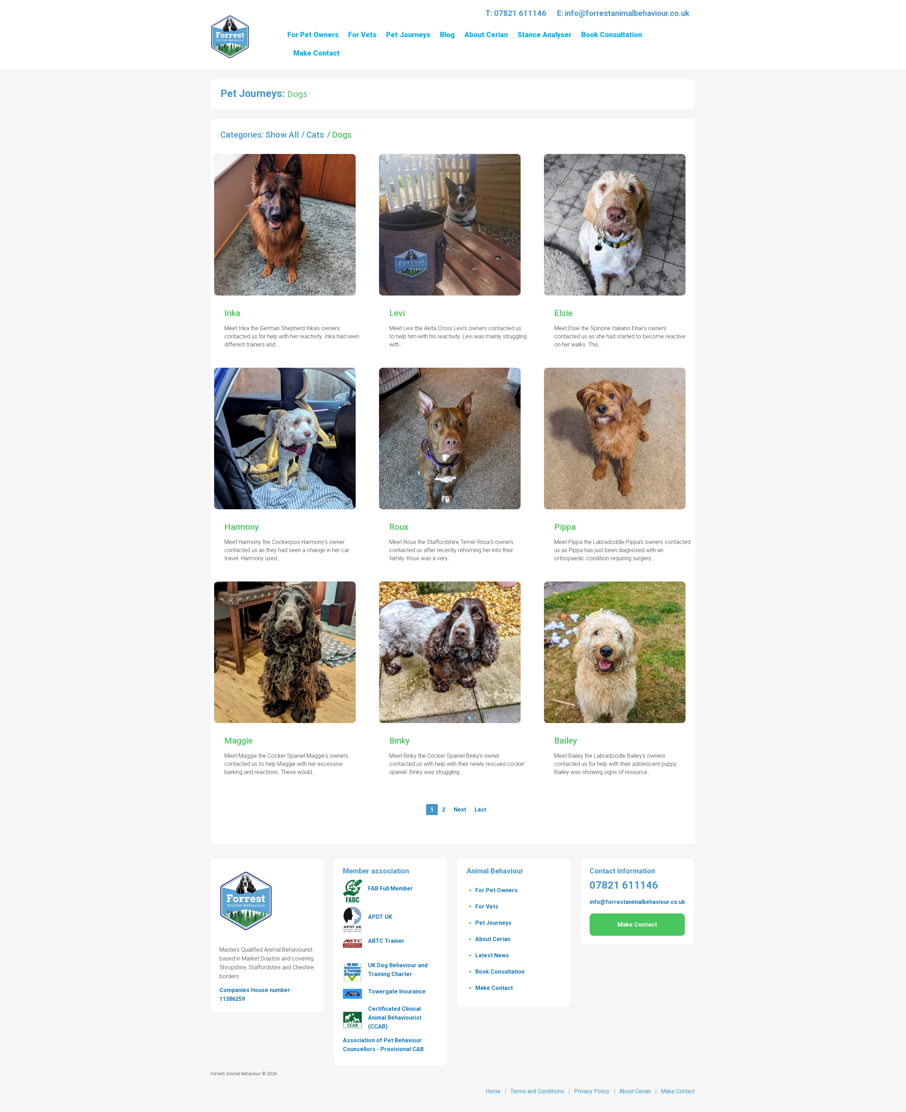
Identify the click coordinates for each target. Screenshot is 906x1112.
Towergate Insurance (397, 991)
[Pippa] (615, 438)
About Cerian (492, 939)
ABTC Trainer (386, 941)
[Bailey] (615, 652)
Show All (282, 135)
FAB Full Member (390, 888)
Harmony (241, 527)
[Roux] (450, 438)
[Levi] (450, 225)
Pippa (565, 527)
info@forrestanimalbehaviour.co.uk (627, 13)
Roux (398, 527)
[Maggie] (285, 652)
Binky (399, 741)
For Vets (486, 906)
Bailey (565, 741)
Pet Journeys (493, 922)
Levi (397, 313)
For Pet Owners (496, 890)
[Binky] (450, 652)
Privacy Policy (591, 1091)
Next (460, 809)
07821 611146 (520, 13)
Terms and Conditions (537, 1091)
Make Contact (494, 988)
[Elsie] (615, 225)
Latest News (492, 955)
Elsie (563, 313)
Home (493, 1091)
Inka (232, 313)
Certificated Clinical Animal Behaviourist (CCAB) (395, 1017)
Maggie (238, 741)
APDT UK (380, 916)
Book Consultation (499, 971)
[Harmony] (285, 438)
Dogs (342, 135)
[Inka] (285, 225)
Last (480, 809)
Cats (315, 135)
